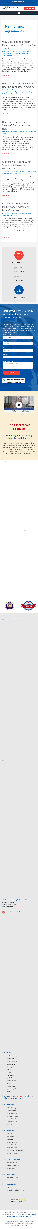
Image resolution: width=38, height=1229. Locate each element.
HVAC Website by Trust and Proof (22, 1216)
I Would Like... (7, 335)
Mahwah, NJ (10, 1067)
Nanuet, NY (10, 1072)
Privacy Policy (31, 1214)
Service (28, 54)
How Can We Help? (9, 361)
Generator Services (12, 1116)
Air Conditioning (6, 172)
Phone (5, 355)
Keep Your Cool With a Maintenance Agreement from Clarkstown (16, 207)
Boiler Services (11, 1124)
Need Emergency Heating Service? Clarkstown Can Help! (16, 125)
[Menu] (19, 12)
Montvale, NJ (10, 1070)
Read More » (6, 75)
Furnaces (9, 52)
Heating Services (11, 1111)
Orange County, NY (12, 1059)
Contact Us (20, 1096)
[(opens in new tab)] (3, 912)
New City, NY (10, 1075)
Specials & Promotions (13, 1165)
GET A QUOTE (19, 272)
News (24, 54)
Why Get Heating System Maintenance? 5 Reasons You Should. (19, 45)
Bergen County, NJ (12, 1061)
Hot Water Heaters (12, 1122)
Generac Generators (12, 1153)
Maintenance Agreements (14, 54)
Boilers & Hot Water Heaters (15, 1150)
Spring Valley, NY (11, 1089)
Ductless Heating (12, 90)
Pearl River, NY (11, 1086)
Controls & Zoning (12, 1142)
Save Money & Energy (13, 1178)
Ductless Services (12, 1113)
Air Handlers (10, 1139)
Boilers (4, 52)
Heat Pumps (16, 52)
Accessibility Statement (19, 1214)
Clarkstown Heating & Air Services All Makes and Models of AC (16, 165)
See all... (9, 1092)
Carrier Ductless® (12, 1148)
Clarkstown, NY (11, 1064)
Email (5, 348)
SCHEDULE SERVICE (19, 297)
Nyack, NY (9, 1078)
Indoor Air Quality (11, 1119)
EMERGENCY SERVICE (19, 263)
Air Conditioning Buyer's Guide (15, 1190)
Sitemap (9, 1216)
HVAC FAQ (9, 1187)
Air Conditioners (11, 1134)
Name (5, 341)
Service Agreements (12, 1163)
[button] (19, 405)
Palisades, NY (10, 1083)
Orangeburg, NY (11, 1081)
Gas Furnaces (10, 1137)
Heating (23, 52)
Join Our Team (11, 1168)
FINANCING (19, 281)
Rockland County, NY (12, 1056)
